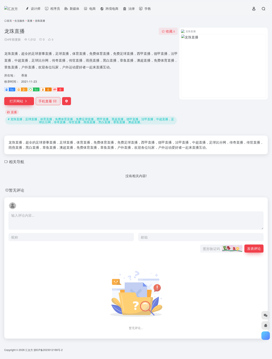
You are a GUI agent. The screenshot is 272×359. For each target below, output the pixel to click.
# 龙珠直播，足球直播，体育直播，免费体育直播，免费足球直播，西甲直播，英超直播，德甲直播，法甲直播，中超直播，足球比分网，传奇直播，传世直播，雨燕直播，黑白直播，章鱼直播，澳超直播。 (91, 120)
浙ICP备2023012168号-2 (48, 350)
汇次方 (29, 350)
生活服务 (19, 20)
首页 (9, 20)
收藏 (170, 31)
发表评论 (254, 248)
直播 (29, 20)
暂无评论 (16, 190)
